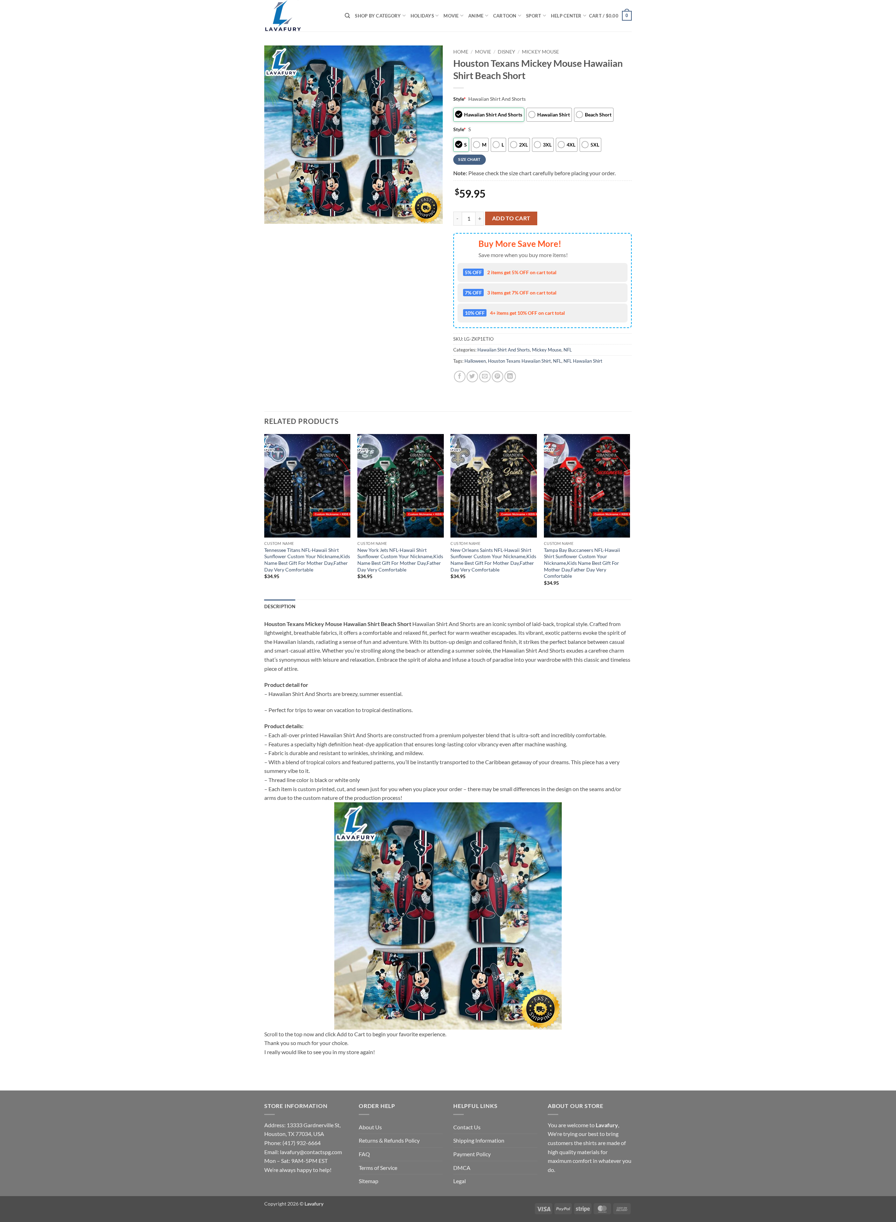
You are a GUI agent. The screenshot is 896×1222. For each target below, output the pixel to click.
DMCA (461, 1167)
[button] (610, 16)
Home (460, 52)
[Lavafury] (299, 15)
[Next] (629, 516)
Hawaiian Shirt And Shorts (503, 350)
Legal (459, 1181)
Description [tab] (279, 606)
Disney (506, 52)
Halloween (475, 361)
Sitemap (368, 1181)
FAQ (364, 1154)
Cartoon (505, 16)
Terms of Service (378, 1167)
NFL (568, 350)
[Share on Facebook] (459, 376)
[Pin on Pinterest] (497, 376)
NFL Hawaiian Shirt (583, 361)
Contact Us (467, 1127)
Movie (450, 16)
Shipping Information (478, 1140)
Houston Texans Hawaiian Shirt (519, 361)
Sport (533, 16)
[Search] (347, 15)
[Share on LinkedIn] (510, 376)
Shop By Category (378, 16)
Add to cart (511, 218)
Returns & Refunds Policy (389, 1140)
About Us (370, 1127)
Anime (475, 16)
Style (459, 99)
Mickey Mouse (540, 52)
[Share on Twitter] (472, 376)
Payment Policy (472, 1154)
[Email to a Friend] (485, 376)
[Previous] (264, 516)
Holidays (422, 16)
